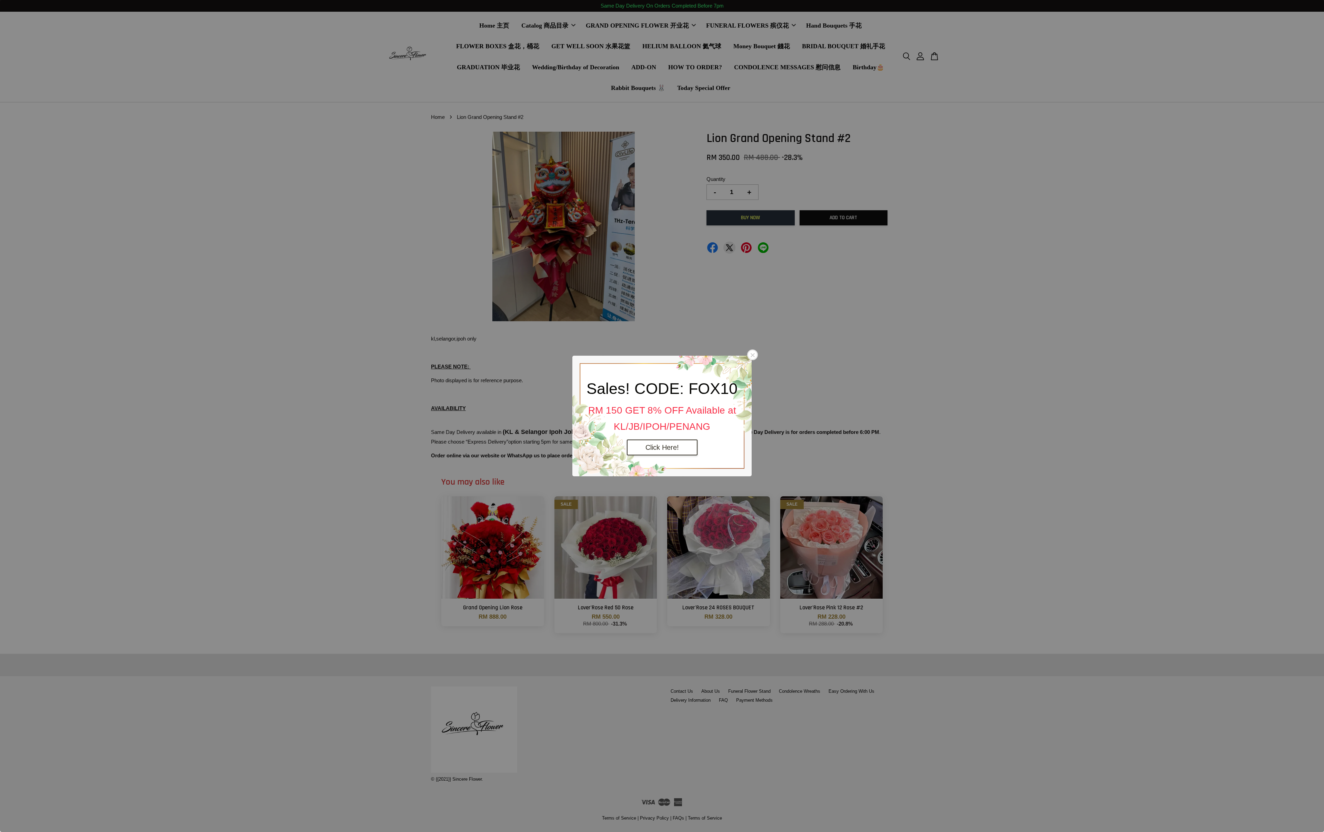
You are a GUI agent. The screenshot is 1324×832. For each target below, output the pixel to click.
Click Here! (662, 447)
